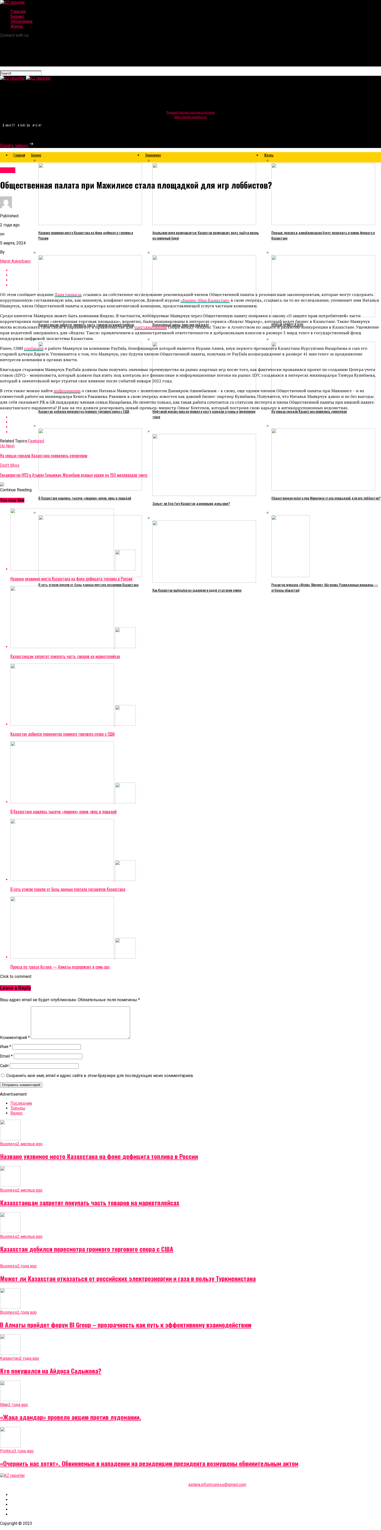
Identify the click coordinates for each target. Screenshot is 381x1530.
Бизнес (17, 16)
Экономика (21, 21)
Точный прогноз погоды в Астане (190, 112)
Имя (5, 1046)
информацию (67, 390)
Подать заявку (14, 145)
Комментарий (15, 1037)
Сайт (4, 1065)
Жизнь (16, 26)
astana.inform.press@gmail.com (217, 1484)
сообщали (34, 348)
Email (6, 1056)
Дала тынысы (68, 294)
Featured (36, 441)
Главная (18, 11)
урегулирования (150, 327)
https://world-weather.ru (190, 117)
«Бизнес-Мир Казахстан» (205, 300)
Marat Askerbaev (15, 261)
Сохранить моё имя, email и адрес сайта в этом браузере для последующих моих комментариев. (100, 1075)
